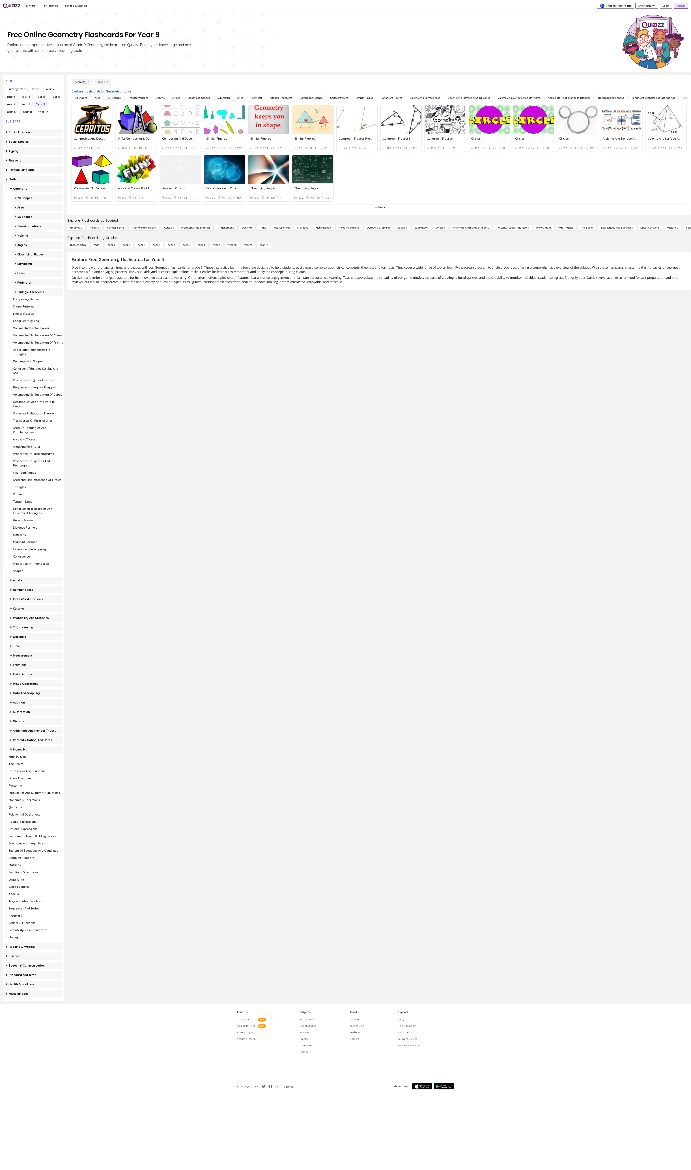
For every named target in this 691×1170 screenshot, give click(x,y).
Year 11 (27, 112)
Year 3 (11, 96)
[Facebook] (270, 1086)
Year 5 (40, 96)
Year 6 (55, 96)
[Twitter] (264, 1086)
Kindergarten (16, 89)
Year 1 (35, 89)
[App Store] (422, 1086)
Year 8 (25, 104)
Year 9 (40, 104)
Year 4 (25, 96)
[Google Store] (444, 1086)
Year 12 (43, 112)
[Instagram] (276, 1086)
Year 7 (11, 104)
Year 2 (50, 89)
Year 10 (12, 112)
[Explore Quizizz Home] (11, 5)
